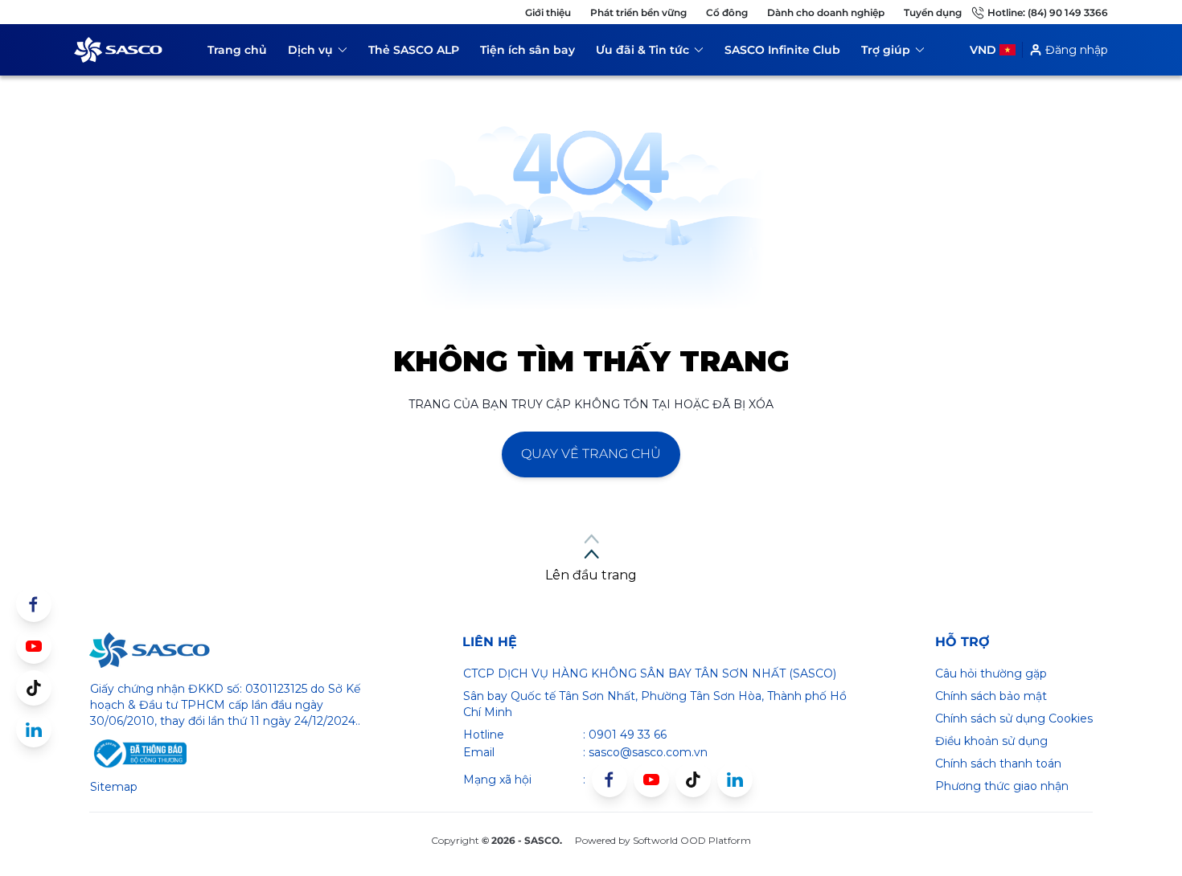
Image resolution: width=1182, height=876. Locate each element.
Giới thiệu (548, 12)
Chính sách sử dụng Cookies (1014, 718)
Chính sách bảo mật (991, 696)
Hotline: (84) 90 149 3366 (1047, 12)
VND (983, 50)
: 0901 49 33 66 (625, 734)
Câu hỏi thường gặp (991, 673)
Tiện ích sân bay (527, 50)
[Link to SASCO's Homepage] (149, 650)
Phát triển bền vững (638, 12)
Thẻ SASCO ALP (413, 50)
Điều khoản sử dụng (991, 741)
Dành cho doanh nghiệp (825, 12)
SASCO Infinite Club (782, 50)
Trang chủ (237, 50)
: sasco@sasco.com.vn (645, 752)
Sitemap (113, 787)
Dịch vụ (317, 53)
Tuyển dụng (933, 12)
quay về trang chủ (591, 453)
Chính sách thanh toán (998, 763)
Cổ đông (727, 12)
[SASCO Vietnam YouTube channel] (651, 779)
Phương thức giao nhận (1002, 786)
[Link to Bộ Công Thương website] (138, 753)
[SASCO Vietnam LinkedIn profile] (735, 779)
